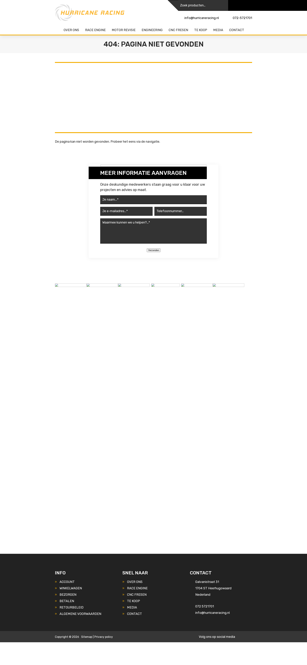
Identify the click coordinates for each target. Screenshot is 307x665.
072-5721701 (242, 18)
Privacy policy (103, 637)
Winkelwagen (71, 588)
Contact (134, 614)
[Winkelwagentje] (249, 5)
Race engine (137, 588)
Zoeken (222, 5)
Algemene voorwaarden (80, 614)
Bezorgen (68, 595)
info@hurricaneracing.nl (201, 18)
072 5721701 (204, 606)
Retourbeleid (72, 607)
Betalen (67, 601)
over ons (134, 582)
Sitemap (86, 637)
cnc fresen (137, 595)
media (132, 607)
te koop (133, 601)
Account (67, 582)
